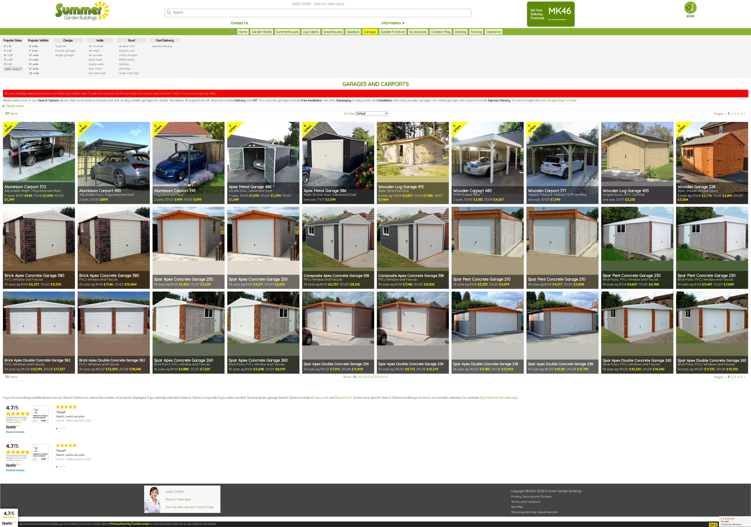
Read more (15, 106)
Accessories (418, 32)
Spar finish (487, 397)
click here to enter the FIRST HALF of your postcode (170, 93)
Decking (460, 32)
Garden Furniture (393, 32)
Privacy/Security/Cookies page (129, 523)
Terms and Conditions (526, 502)
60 (360, 377)
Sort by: (349, 113)
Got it (713, 524)
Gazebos (353, 32)
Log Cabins (311, 32)
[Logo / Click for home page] (81, 11)
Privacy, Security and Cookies (531, 496)
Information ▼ (393, 23)
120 (372, 377)
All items (382, 377)
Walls (99, 40)
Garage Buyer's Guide (561, 100)
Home (243, 32)
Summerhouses (287, 32)
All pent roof (343, 397)
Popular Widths (38, 40)
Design (68, 40)
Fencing (476, 32)
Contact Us (239, 23)
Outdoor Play (440, 32)
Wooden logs (508, 397)
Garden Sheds (262, 32)
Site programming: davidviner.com (534, 512)
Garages (370, 32)
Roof (131, 40)
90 (365, 377)
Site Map (517, 507)
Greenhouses (332, 32)
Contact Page (204, 507)
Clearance (493, 32)
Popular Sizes (13, 40)
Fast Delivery (165, 40)
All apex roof (319, 397)
